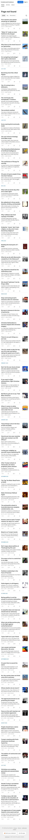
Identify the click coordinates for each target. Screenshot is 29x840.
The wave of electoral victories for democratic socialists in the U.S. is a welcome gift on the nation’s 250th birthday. (10, 112)
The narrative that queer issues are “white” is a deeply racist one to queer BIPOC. (10, 651)
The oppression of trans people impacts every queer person (11, 811)
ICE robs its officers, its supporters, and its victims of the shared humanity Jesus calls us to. (10, 454)
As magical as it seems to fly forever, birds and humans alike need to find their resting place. (10, 128)
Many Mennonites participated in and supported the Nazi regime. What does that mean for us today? (10, 261)
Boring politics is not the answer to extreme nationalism (11, 598)
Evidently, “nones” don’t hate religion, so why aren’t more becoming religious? (10, 229)
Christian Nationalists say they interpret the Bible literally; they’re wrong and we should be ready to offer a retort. (10, 219)
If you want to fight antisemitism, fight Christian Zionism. (10, 381)
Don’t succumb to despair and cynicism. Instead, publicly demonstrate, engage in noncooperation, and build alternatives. (9, 428)
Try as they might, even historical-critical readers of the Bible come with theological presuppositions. (11, 141)
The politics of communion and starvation (11, 754)
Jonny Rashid (8, 26)
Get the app (22, 833)
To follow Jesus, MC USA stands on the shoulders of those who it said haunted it (10, 797)
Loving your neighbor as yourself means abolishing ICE (10, 451)
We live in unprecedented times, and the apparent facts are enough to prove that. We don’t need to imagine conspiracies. (10, 788)
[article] (14, 24)
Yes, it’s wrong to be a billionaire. (8, 86)
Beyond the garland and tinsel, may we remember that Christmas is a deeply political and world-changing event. (10, 497)
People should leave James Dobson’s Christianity (9, 727)
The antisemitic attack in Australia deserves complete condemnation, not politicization (10, 507)
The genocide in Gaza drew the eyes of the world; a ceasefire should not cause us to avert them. (10, 614)
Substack (7, 837)
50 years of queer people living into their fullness (11, 175)
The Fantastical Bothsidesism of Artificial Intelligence (10, 150)
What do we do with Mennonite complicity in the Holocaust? (11, 258)
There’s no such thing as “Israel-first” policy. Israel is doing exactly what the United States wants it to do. (11, 302)
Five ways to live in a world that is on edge (11, 559)
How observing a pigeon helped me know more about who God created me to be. (10, 77)
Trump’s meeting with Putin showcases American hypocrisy (9, 741)
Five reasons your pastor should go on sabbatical (9, 20)
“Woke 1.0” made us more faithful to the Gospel (9, 33)
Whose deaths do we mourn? (10, 688)
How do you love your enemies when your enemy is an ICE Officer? (10, 437)
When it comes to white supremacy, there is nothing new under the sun (10, 408)
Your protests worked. (8, 110)
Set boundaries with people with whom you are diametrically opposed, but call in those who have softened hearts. (11, 715)
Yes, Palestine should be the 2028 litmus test (10, 270)
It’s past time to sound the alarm (9, 664)
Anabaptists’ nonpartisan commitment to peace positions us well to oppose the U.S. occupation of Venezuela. (10, 469)
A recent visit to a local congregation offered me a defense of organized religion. (10, 166)
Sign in (26, 2)
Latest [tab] (3, 15)
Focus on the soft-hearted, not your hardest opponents (10, 712)
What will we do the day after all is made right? (10, 190)
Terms (19, 828)
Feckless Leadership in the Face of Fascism (9, 572)
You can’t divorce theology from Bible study (9, 137)
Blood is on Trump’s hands (9, 532)
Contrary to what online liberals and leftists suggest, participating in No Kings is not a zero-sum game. (10, 286)
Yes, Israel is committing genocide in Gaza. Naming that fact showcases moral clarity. (10, 49)
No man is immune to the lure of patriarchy (10, 311)
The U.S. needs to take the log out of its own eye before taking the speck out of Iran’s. (10, 351)
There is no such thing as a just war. (9, 338)
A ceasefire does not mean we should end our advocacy (10, 610)
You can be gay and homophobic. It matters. (8, 98)
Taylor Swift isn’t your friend (10, 636)
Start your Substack (11, 833)
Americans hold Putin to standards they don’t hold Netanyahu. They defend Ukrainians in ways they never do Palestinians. (10, 745)
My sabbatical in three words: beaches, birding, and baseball (10, 203)
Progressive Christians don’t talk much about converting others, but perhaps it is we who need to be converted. (10, 703)
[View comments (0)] (9, 28)
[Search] (26, 15)
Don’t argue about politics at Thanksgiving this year (10, 547)
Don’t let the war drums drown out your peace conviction (10, 368)
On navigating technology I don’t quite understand (9, 58)
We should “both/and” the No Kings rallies (10, 283)
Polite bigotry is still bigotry (10, 583)
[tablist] (8, 15)
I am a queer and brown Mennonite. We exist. (8, 648)
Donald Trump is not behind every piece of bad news (9, 784)
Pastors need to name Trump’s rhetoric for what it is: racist (10, 520)
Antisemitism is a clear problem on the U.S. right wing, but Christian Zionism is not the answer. (10, 385)
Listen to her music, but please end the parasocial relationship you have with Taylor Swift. (10, 639)
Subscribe (20, 2)
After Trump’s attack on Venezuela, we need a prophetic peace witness (9, 464)
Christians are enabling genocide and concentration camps (10, 771)
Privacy (15, 828)
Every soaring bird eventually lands (10, 125)
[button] (2, 4)
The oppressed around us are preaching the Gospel (10, 699)
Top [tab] (7, 15)
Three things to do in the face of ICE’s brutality (10, 424)
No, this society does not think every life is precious (10, 676)
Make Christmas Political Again (9, 493)
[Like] (2, 360)
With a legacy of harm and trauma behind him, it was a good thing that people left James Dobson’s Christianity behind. (10, 731)
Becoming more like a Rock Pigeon (9, 73)
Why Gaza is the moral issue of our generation (11, 45)
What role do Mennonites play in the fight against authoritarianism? (10, 624)
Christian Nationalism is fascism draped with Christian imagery (10, 324)
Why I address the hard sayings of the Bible (8, 215)
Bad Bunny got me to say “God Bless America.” (10, 394)
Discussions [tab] (12, 15)
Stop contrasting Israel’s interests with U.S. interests (10, 298)
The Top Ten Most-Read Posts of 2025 (10, 481)
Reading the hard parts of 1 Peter (9, 245)
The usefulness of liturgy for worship (10, 162)
